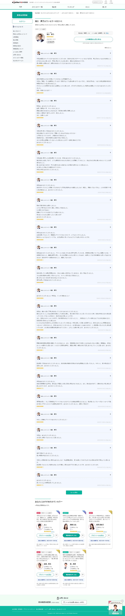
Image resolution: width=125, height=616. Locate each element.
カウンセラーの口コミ (68, 13)
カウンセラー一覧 (37, 7)
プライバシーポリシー (29, 609)
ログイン (22, 21)
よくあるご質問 (17, 52)
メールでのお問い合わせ (75, 602)
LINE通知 (15, 37)
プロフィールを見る (45, 535)
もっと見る (74, 492)
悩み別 (54, 7)
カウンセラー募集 (18, 58)
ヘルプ (46, 609)
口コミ (88, 7)
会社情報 (14, 609)
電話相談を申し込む (71, 535)
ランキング (71, 7)
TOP (20, 7)
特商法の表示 (17, 46)
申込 (107, 33)
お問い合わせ (17, 55)
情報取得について (18, 49)
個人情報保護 (39, 609)
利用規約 (15, 43)
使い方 (104, 7)
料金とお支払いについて (20, 34)
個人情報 (15, 40)
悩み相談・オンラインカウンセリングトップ (47, 13)
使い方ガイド (17, 31)
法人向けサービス (97, 2)
